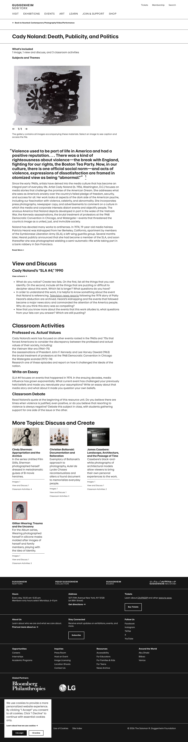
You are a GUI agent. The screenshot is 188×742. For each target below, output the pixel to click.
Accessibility (103, 652)
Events (49, 13)
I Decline (36, 733)
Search (172, 5)
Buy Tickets (133, 607)
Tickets (144, 5)
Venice (142, 660)
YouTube (129, 638)
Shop (113, 13)
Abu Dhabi (144, 652)
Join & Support (93, 13)
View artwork (18, 276)
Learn (73, 13)
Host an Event (61, 656)
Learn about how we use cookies (21, 726)
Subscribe (76, 635)
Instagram (130, 627)
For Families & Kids (106, 660)
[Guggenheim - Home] (22, 6)
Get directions (75, 604)
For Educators (103, 656)
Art (62, 13)
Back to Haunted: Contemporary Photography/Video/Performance (44, 23)
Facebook (130, 623)
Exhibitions (31, 13)
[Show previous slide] (13, 129)
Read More (17, 250)
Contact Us (59, 668)
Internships (17, 656)
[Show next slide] (26, 129)
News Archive (103, 668)
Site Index (77, 728)
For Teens (101, 664)
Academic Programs (22, 660)
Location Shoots (62, 664)
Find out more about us (24, 627)
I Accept (19, 733)
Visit (15, 13)
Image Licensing (62, 660)
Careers (16, 652)
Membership (158, 5)
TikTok (128, 631)
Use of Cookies (60, 728)
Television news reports (64, 295)
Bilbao (142, 656)
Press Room (60, 652)
